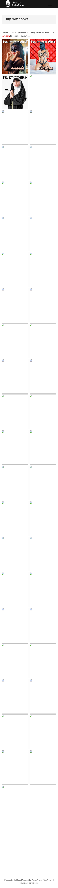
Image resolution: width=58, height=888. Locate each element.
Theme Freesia (37, 880)
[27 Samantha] (15, 483)
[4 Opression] (15, 305)
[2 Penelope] (43, 56)
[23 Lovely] (43, 340)
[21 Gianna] (29, 821)
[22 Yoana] (43, 305)
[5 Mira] (15, 92)
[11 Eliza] (43, 234)
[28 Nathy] (43, 731)
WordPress (47, 880)
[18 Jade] (43, 127)
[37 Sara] (43, 483)
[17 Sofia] (15, 660)
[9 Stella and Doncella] (15, 198)
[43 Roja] (15, 625)
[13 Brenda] (43, 269)
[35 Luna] (43, 376)
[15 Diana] (43, 696)
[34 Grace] (43, 554)
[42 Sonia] (15, 589)
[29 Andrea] (15, 767)
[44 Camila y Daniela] (43, 447)
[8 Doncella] (43, 163)
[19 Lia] (43, 589)
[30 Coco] (15, 376)
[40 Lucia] (15, 412)
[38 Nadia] (43, 625)
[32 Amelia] (43, 518)
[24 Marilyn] (15, 696)
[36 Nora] (43, 767)
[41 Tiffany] (15, 731)
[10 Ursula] (15, 234)
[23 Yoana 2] (15, 340)
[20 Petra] (43, 92)
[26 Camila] (15, 447)
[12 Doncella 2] (15, 269)
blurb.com (6, 36)
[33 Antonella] (15, 554)
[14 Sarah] (15, 127)
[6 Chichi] (43, 198)
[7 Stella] (15, 163)
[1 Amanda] (15, 56)
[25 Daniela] (43, 412)
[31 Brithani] (15, 518)
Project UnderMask (12, 880)
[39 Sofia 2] (43, 660)
